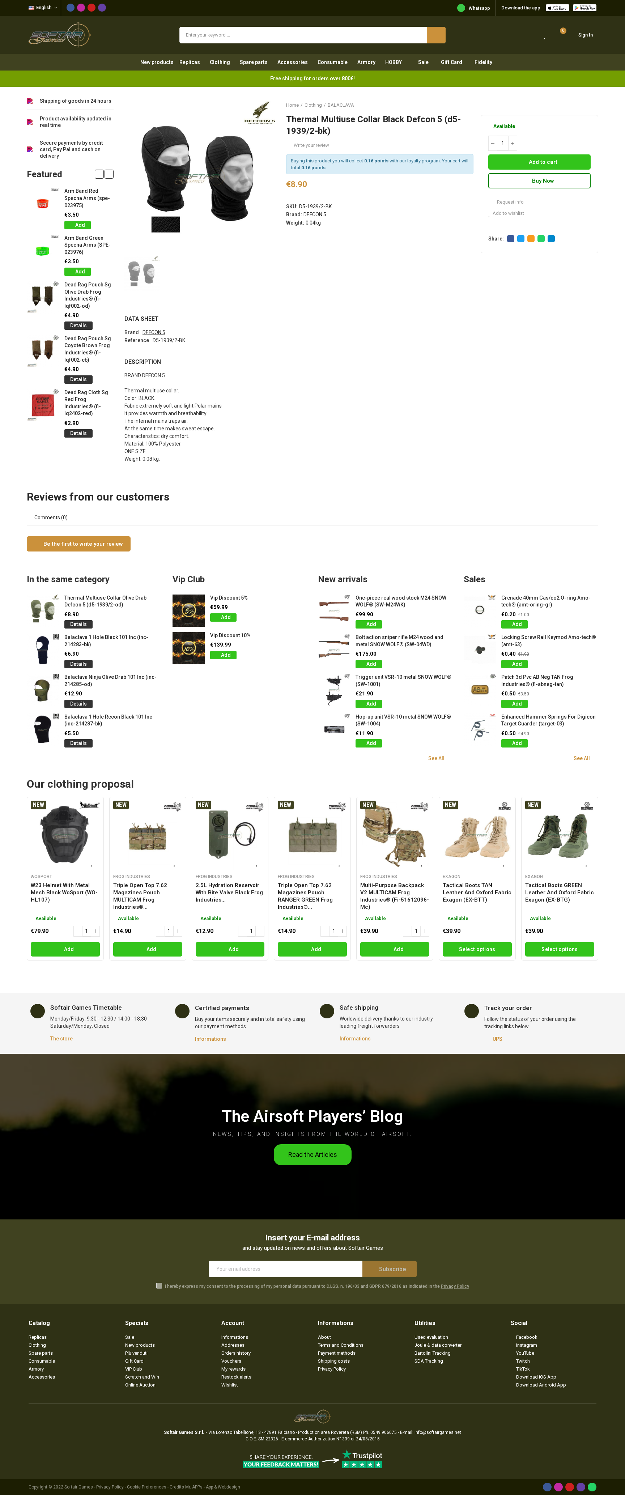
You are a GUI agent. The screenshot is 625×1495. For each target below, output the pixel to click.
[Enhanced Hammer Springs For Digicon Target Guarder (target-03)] (480, 730)
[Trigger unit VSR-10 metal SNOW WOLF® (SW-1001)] (334, 690)
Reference (136, 340)
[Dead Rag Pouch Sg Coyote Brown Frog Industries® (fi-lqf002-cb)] (43, 351)
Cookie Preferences (146, 1487)
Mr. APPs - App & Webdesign (212, 1487)
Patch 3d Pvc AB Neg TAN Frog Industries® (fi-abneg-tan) (537, 680)
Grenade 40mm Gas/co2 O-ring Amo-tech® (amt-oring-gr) (546, 601)
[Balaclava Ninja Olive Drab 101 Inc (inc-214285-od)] (43, 690)
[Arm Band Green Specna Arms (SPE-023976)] (43, 251)
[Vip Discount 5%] (189, 611)
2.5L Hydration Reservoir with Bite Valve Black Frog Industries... (229, 892)
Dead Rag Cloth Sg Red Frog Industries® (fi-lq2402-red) (86, 403)
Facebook (510, 238)
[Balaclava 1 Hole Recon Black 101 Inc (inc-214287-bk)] (43, 730)
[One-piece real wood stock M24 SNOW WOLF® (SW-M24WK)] (334, 611)
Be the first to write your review (82, 544)
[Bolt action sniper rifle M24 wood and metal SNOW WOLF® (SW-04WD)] (334, 650)
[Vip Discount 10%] (189, 648)
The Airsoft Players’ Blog (312, 1116)
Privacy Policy (455, 1286)
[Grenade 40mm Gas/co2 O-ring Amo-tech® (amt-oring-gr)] (480, 611)
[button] (99, 174)
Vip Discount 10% (230, 635)
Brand (131, 332)
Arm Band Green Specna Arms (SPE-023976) (87, 245)
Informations (210, 1039)
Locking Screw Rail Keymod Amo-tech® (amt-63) (548, 640)
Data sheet (141, 318)
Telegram (551, 238)
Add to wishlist (508, 213)
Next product (592, 104)
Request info (510, 202)
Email (531, 238)
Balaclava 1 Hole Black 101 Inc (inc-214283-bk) (106, 640)
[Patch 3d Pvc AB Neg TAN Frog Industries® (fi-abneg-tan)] (480, 690)
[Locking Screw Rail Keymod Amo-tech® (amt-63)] (480, 650)
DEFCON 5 (314, 214)
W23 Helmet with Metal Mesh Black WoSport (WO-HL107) (64, 892)
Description (142, 361)
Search (436, 35)
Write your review (311, 145)
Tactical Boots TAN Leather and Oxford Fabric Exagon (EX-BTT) (477, 892)
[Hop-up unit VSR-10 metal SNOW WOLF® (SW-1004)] (334, 730)
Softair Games (78, 1487)
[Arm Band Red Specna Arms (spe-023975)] (43, 204)
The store (61, 1039)
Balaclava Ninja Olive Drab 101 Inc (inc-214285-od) (110, 680)
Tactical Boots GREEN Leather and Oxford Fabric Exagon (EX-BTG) (559, 892)
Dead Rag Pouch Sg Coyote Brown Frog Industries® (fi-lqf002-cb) (87, 349)
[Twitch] (102, 8)
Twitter (520, 238)
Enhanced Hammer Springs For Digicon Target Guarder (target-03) (548, 720)
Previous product (574, 104)
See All (436, 758)
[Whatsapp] (592, 1487)
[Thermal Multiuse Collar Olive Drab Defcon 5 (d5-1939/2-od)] (43, 611)
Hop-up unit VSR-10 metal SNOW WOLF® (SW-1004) (403, 720)
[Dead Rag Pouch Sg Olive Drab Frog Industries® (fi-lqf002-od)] (43, 297)
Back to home (583, 104)
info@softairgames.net (437, 1432)
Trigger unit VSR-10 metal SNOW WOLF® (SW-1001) (403, 680)
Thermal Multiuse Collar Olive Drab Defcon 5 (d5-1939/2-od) (105, 601)
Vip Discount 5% (229, 598)
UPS (497, 1039)
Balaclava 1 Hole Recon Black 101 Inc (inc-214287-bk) (108, 720)
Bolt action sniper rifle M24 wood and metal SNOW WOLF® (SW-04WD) (399, 640)
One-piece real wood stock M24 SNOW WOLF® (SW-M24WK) (401, 601)
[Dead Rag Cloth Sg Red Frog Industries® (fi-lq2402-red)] (43, 405)
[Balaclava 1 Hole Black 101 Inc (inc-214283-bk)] (43, 650)
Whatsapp (479, 8)
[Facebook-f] (71, 8)
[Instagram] (81, 8)
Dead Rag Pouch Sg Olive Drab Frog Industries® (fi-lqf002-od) (87, 295)
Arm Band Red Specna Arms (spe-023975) (87, 198)
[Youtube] (91, 8)
